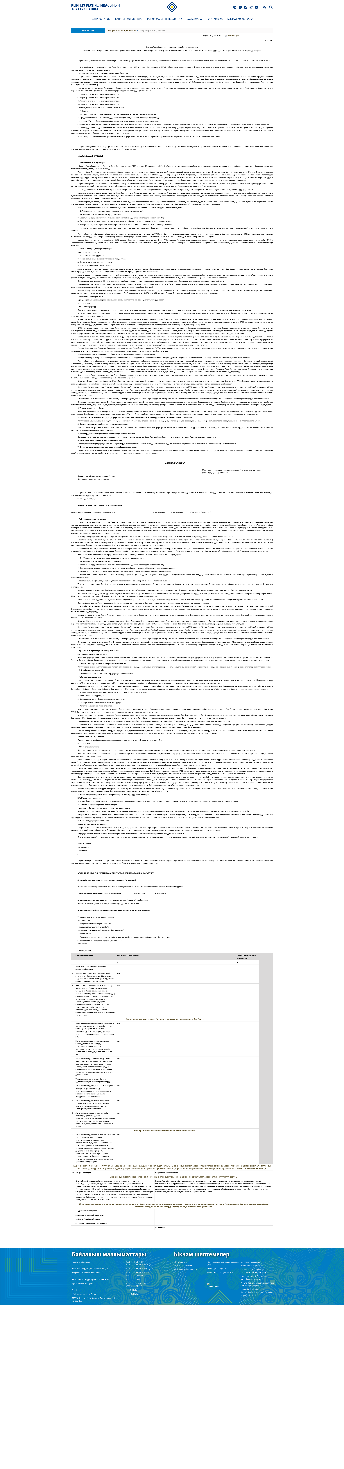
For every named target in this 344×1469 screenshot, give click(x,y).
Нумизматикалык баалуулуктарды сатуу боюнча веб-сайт (256, 1277)
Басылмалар (195, 18)
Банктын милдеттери (128, 18)
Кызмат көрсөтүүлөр (240, 18)
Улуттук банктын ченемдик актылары (122, 31)
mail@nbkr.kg (131, 1290)
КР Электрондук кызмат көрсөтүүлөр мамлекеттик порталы (257, 1284)
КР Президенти (180, 1262)
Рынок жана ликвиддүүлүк (164, 18)
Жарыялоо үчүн (233, 36)
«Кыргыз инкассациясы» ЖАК (220, 1272)
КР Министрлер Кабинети (185, 1269)
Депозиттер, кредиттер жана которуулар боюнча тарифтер (254, 1271)
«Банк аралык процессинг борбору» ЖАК (223, 1263)
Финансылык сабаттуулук (252, 1265)
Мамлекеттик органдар (251, 1262)
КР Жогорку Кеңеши (183, 1265)
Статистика (215, 18)
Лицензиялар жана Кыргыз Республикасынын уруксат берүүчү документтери (256, 1292)
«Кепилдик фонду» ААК (217, 1268)
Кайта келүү (88, 30)
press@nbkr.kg (132, 1294)
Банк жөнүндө (101, 18)
